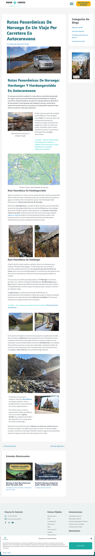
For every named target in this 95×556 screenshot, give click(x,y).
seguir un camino (14, 215)
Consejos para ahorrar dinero (15, 487)
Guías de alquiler (78, 31)
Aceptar (80, 546)
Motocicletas (74, 530)
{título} (4, 552)
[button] (91, 538)
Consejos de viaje (14, 44)
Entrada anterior (9, 446)
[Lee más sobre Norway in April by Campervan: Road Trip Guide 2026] (19, 471)
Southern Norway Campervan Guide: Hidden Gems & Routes (46, 484)
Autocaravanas (75, 512)
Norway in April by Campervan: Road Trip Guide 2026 (18, 484)
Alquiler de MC (77, 27)
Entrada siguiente (58, 446)
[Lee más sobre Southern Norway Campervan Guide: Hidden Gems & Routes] (48, 471)
